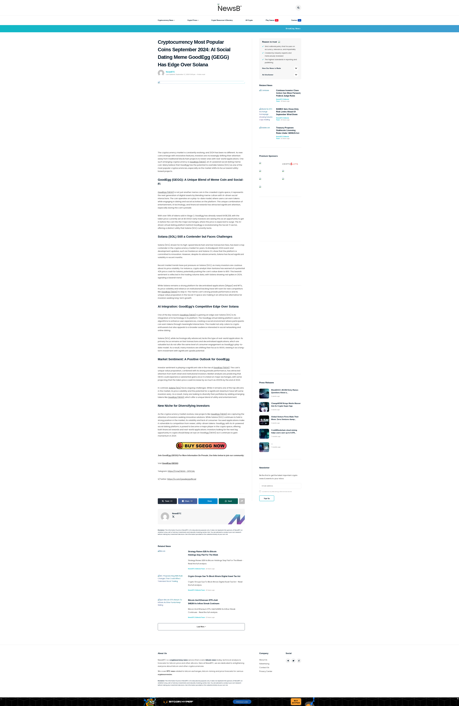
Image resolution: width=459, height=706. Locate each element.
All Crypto (249, 20)
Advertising (264, 664)
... (272, 443)
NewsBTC (170, 72)
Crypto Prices (192, 20)
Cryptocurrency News (165, 20)
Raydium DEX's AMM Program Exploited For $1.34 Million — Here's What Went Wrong (259, 28)
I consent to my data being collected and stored (277, 491)
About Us (263, 660)
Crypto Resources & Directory (221, 20)
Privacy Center (265, 671)
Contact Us (264, 667)
